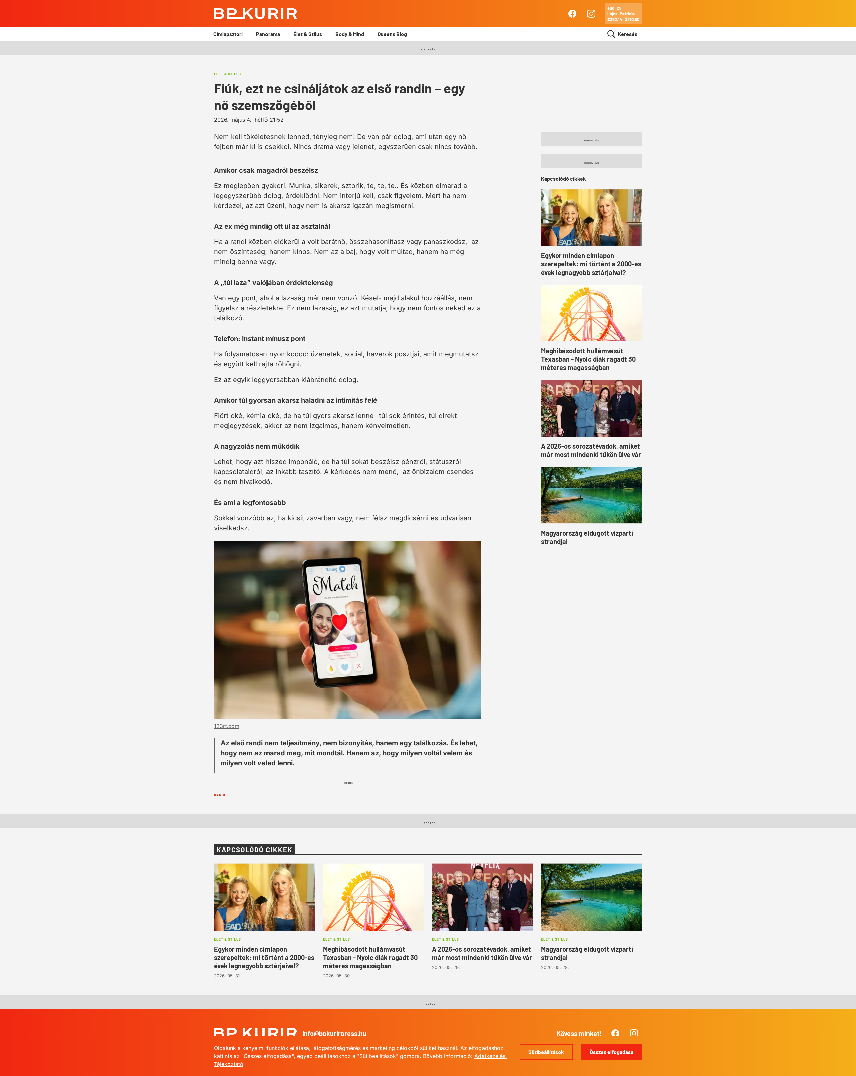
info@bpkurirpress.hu (334, 1033)
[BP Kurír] (255, 13)
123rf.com (226, 726)
